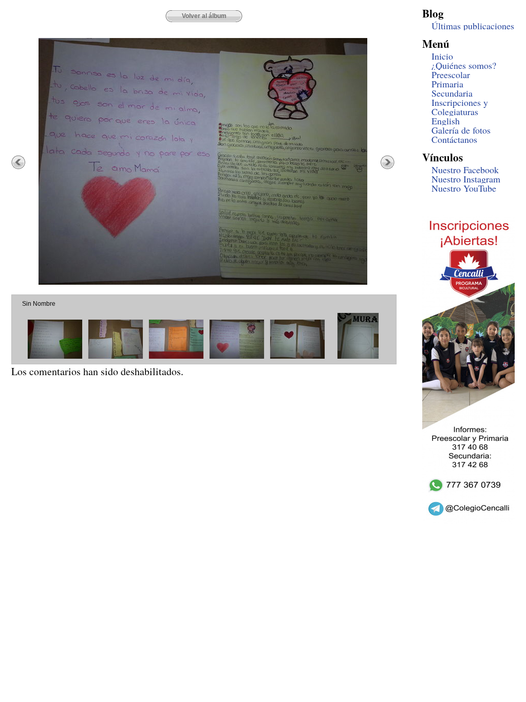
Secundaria (452, 93)
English (445, 121)
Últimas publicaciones (472, 26)
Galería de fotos (461, 130)
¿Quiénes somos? (463, 65)
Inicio (442, 56)
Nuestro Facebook (465, 169)
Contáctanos (454, 139)
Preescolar (450, 74)
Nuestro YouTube (463, 188)
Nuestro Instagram (465, 179)
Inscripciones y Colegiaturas (459, 107)
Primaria (447, 84)
